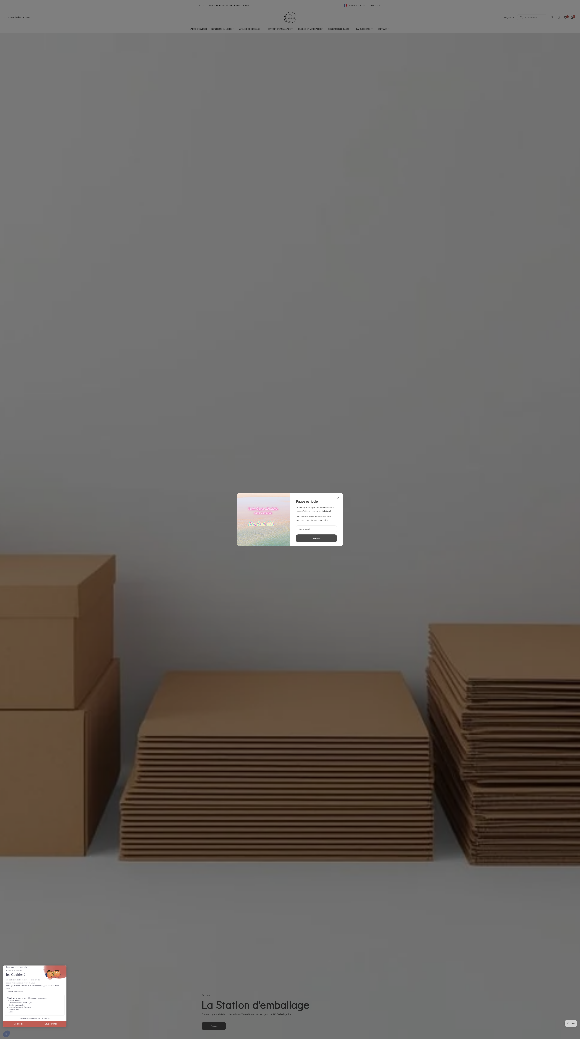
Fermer (316, 538)
